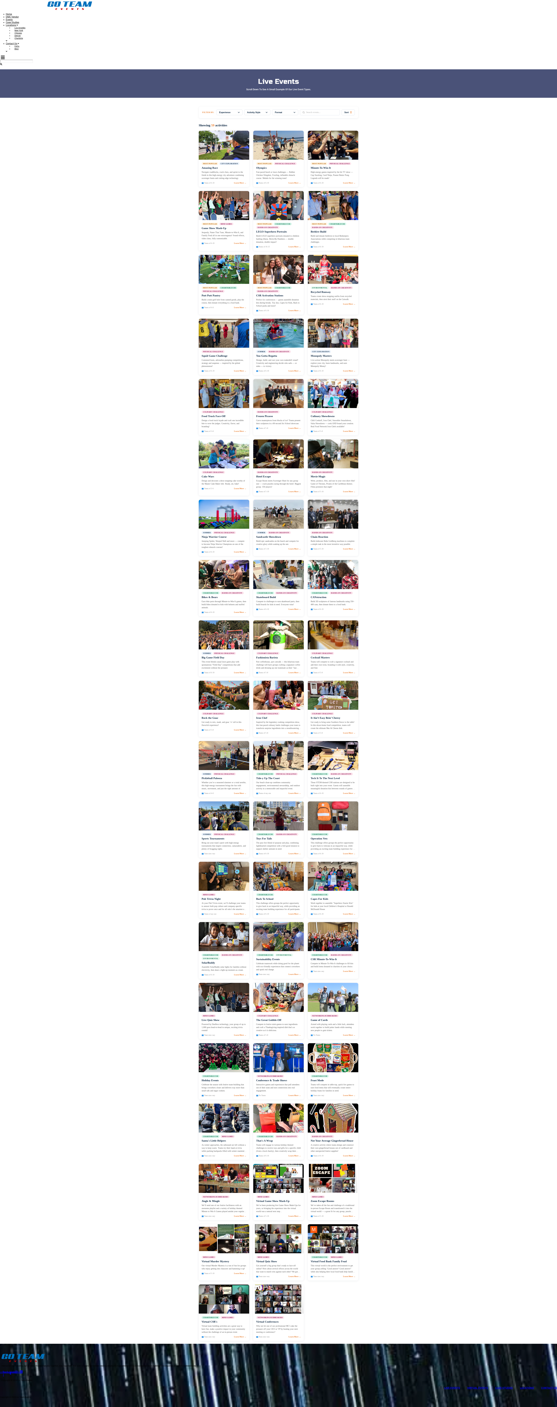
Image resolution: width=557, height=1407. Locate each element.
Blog (17, 49)
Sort (348, 112)
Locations (11, 25)
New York (19, 30)
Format (278, 112)
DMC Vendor (12, 17)
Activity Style (253, 112)
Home (9, 14)
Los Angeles (20, 28)
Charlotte (19, 38)
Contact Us (11, 43)
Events (9, 19)
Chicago (18, 33)
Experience (224, 112)
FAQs (17, 46)
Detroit (18, 36)
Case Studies (12, 22)
